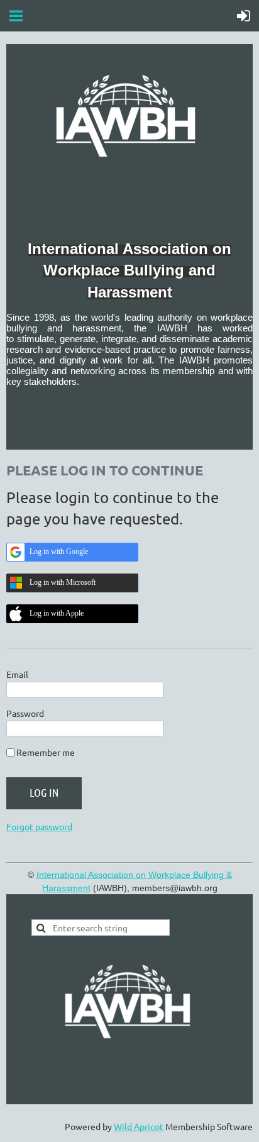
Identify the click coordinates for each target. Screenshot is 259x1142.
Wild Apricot (138, 1126)
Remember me (45, 752)
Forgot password (39, 826)
